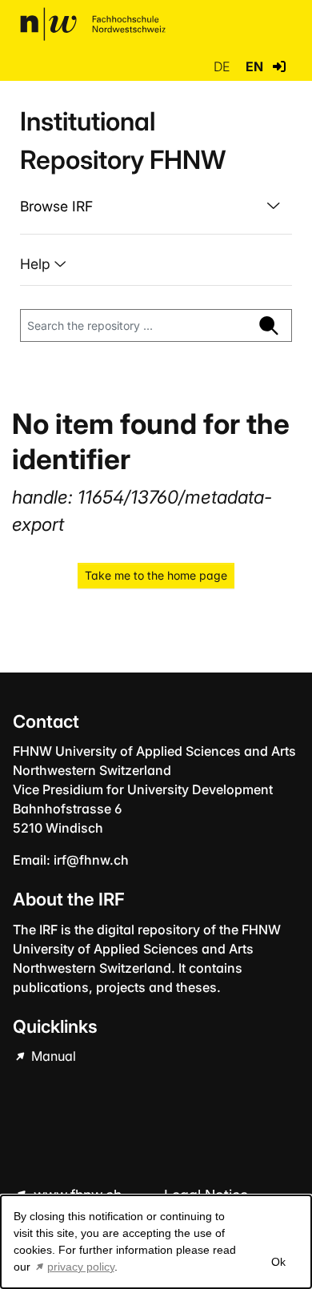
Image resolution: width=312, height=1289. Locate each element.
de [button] (223, 66)
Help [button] (37, 263)
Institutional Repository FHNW (123, 140)
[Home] (93, 24)
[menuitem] (156, 206)
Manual (52, 1056)
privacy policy (80, 1266)
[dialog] (156, 1242)
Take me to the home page (156, 575)
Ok (278, 1261)
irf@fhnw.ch (91, 860)
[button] (279, 66)
